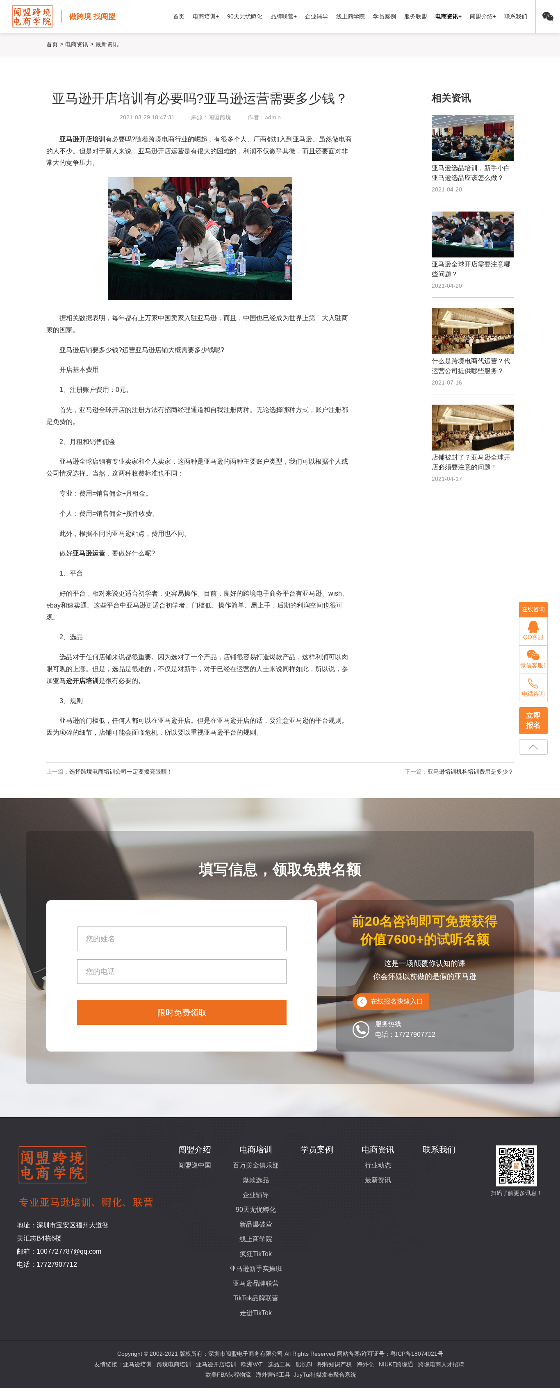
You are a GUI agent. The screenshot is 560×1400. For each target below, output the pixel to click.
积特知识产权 (334, 1364)
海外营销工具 (273, 1374)
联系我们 (515, 16)
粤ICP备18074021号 (416, 1353)
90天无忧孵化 (244, 16)
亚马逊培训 (137, 1364)
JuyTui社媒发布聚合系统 (325, 1374)
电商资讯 (76, 44)
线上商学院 (350, 16)
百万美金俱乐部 (256, 1165)
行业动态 (378, 1165)
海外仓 (365, 1364)
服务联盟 (415, 16)
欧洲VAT (252, 1364)
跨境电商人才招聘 (441, 1364)
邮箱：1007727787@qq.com (59, 1251)
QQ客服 (533, 637)
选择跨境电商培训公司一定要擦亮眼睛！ (121, 771)
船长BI (304, 1364)
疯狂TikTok (256, 1253)
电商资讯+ (448, 16)
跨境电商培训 (174, 1364)
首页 (178, 16)
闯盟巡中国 (194, 1165)
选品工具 (279, 1364)
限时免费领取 (182, 1012)
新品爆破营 (255, 1224)
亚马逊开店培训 (216, 1364)
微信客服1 (533, 665)
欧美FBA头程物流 (228, 1374)
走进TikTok (256, 1312)
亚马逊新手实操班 (256, 1268)
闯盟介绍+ (483, 16)
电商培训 (255, 1149)
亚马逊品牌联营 (256, 1283)
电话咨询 (533, 693)
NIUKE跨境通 (396, 1364)
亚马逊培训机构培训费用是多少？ (471, 771)
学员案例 (384, 16)
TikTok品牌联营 (255, 1298)
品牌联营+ (284, 16)
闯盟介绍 (194, 1149)
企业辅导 (316, 16)
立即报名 (533, 720)
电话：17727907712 (47, 1264)
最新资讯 (378, 1180)
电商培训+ (206, 16)
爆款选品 (256, 1180)
